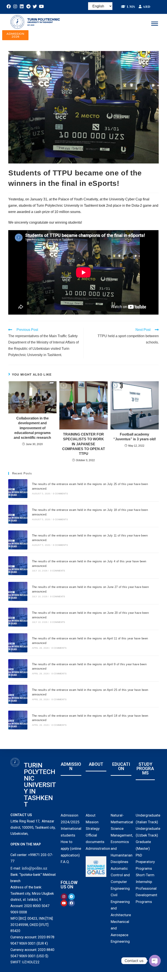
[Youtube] (41, 6)
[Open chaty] (155, 961)
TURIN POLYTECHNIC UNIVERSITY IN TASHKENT (40, 784)
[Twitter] (35, 6)
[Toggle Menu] (154, 23)
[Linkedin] (22, 6)
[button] (15, 35)
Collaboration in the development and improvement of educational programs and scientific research (32, 428)
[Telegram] (28, 6)
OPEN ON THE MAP (25, 844)
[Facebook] (9, 6)
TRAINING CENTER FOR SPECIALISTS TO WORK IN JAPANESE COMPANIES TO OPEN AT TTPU (83, 444)
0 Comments (60, 493)
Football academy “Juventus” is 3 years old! (134, 436)
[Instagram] (15, 6)
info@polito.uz (34, 868)
